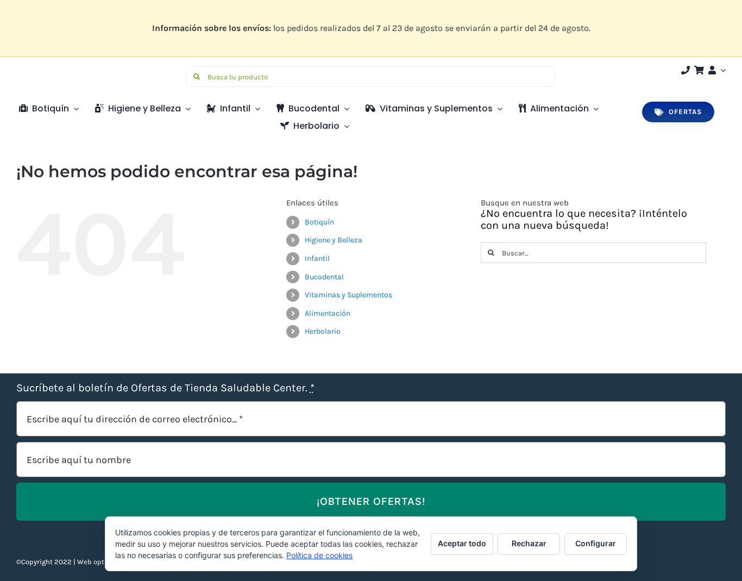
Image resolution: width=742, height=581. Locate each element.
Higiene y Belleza (333, 240)
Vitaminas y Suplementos (348, 294)
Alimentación (327, 313)
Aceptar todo (462, 543)
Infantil (317, 258)
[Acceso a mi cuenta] (716, 70)
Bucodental (324, 277)
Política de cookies (319, 555)
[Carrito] (699, 70)
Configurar (595, 543)
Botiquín (319, 222)
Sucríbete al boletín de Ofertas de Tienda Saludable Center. (165, 388)
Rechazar (529, 543)
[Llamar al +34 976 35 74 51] (685, 70)
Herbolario (323, 331)
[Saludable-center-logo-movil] (57, 70)
